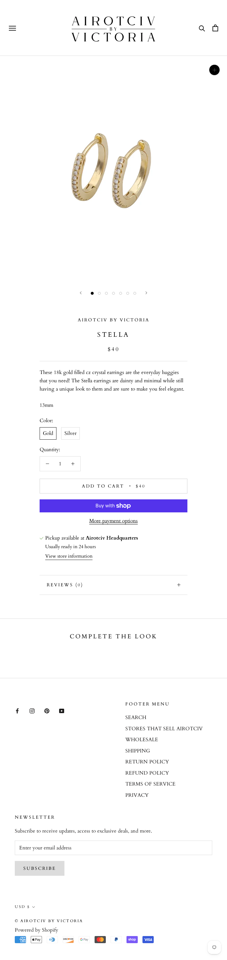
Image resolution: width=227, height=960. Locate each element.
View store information (69, 556)
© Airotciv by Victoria (49, 921)
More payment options (113, 520)
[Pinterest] (46, 710)
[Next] (146, 293)
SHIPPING (137, 750)
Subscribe (39, 868)
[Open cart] (215, 28)
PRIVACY (137, 795)
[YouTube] (61, 710)
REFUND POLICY (147, 773)
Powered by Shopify (36, 930)
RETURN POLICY (147, 761)
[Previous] (81, 293)
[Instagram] (32, 710)
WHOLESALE (141, 739)
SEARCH (135, 717)
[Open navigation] (12, 28)
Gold (48, 433)
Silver (70, 433)
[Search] (202, 28)
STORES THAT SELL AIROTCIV (164, 728)
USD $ (22, 906)
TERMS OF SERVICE (150, 784)
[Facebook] (17, 710)
